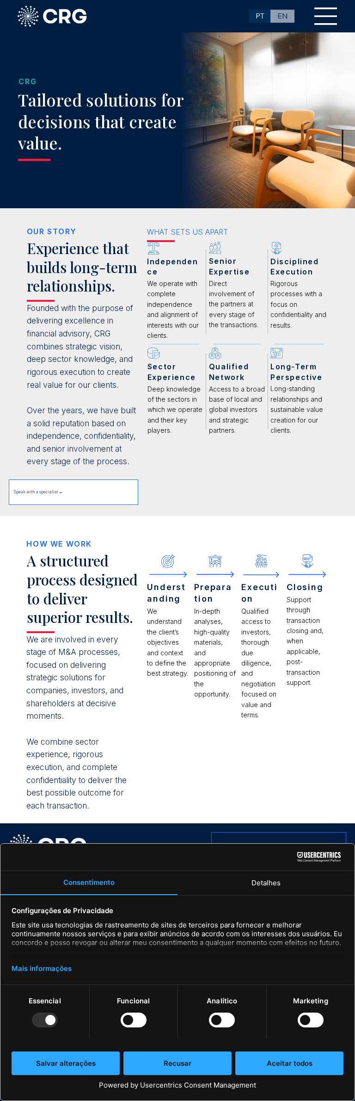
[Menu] (325, 16)
